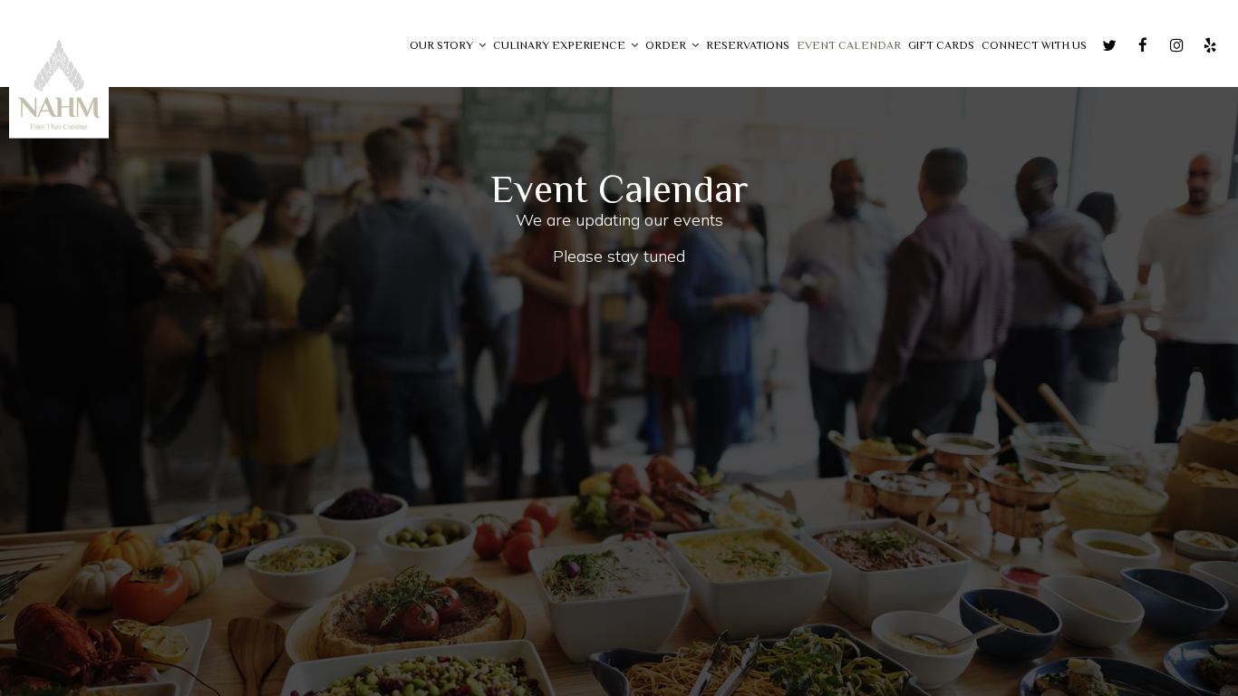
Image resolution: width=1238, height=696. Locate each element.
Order (667, 45)
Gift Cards (941, 45)
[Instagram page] (1176, 45)
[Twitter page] (1109, 45)
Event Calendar (849, 45)
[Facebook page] (1142, 45)
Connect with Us (1034, 45)
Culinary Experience (560, 45)
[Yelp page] (1209, 45)
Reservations (747, 45)
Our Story (443, 45)
